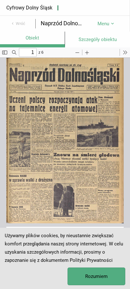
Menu (103, 24)
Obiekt (32, 38)
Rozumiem (96, 276)
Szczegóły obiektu (98, 39)
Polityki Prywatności (91, 260)
